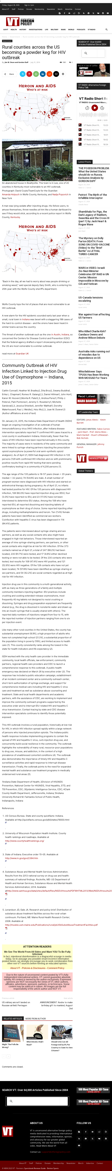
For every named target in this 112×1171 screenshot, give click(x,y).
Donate (29, 9)
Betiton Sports (53, 1168)
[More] (63, 74)
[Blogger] (59, 13)
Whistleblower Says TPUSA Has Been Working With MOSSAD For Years (93, 374)
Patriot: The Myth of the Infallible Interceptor (92, 196)
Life (46, 29)
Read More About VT (46, 1145)
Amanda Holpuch (11, 194)
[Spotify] (88, 13)
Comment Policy (55, 968)
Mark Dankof (83, 435)
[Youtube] (108, 13)
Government (15, 37)
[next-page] (8, 1056)
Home (4, 37)
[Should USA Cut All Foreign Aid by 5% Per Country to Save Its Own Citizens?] (62, 1032)
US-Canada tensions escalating (90, 299)
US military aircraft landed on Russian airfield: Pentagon (16, 1004)
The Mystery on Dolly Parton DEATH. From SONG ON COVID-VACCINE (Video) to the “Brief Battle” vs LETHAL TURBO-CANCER (94, 246)
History (22, 29)
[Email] (56, 74)
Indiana (26, 319)
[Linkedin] (43, 74)
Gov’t (5, 29)
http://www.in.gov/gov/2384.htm (21, 858)
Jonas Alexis (92, 419)
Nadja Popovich (60, 194)
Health (14, 29)
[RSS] (84, 13)
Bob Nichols (82, 438)
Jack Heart (83, 432)
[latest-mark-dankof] (93, 403)
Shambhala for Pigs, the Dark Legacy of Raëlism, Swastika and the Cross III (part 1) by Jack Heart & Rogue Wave (93, 218)
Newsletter (51, 9)
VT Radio (91, 29)
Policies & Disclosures (33, 968)
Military (54, 29)
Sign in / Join (29, 5)
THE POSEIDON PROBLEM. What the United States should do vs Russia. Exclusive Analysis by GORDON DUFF (94, 175)
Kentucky (15, 217)
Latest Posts (84, 162)
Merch (60, 9)
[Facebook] (64, 13)
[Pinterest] (29, 74)
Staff (13, 9)
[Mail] (69, 13)
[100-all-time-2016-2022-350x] (93, 1104)
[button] (106, 29)
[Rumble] (79, 13)
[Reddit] (74, 13)
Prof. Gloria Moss (98, 432)
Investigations (35, 29)
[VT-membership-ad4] (93, 75)
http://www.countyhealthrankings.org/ (24, 840)
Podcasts (81, 29)
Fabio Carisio (103, 428)
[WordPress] (103, 13)
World (71, 29)
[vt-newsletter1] (93, 461)
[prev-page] (4, 1056)
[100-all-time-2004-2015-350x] (93, 1092)
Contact (78, 9)
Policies (21, 9)
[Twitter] (93, 13)
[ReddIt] (49, 74)
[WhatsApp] (36, 74)
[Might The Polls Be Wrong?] (12, 1033)
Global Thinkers (85, 471)
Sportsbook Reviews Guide (35, 1168)
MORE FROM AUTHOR (36, 1019)
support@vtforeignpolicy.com (56, 1151)
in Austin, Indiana (60, 334)
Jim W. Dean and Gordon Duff (16, 62)
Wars (63, 29)
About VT (5, 9)
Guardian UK (22, 353)
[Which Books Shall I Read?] (37, 1032)
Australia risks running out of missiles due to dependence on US (94, 354)
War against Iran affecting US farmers (94, 316)
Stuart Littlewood (99, 435)
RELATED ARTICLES (13, 1019)
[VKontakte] (98, 13)
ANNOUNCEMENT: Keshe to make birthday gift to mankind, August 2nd (56, 1005)
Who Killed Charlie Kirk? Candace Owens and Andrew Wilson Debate (92, 334)
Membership (39, 9)
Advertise (68, 9)
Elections (6, 1041)
